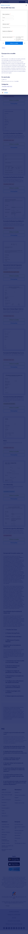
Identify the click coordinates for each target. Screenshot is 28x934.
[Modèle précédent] (3, 43)
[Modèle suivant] (24, 43)
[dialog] (14, 467)
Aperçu (3, 47)
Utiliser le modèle (14, 43)
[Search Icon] (26, 5)
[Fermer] (26, 2)
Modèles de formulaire (5, 5)
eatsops (6, 92)
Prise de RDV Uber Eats (8, 8)
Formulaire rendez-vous (7, 86)
